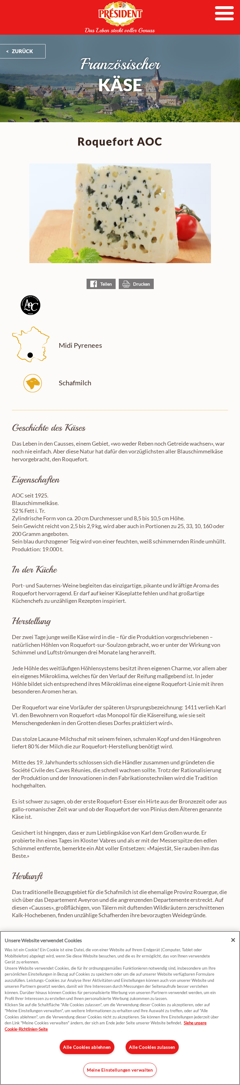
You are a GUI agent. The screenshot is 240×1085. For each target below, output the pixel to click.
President (120, 16)
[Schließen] (233, 940)
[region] (120, 1008)
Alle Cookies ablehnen (87, 1047)
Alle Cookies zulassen (152, 1047)
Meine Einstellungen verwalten (120, 1069)
